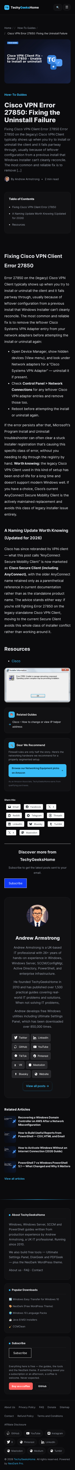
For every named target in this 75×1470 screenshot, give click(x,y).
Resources (18, 224)
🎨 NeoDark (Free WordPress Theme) (31, 1306)
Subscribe (15, 883)
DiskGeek (36, 1257)
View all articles (14, 1178)
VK (18, 1066)
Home (7, 27)
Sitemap (64, 1407)
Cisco (16, 661)
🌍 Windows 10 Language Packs (28, 1312)
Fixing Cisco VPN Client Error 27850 (34, 207)
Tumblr (56, 1451)
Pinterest (40, 1057)
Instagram (55, 1434)
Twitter (20, 1039)
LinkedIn (40, 1039)
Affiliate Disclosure (15, 1424)
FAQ (26, 1270)
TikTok (20, 1057)
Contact (37, 1270)
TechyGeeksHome (25, 7)
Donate (52, 1407)
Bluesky (21, 1075)
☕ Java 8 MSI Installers (23, 1319)
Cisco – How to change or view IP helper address (36, 724)
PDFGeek (56, 1257)
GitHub (20, 1048)
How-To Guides (26, 27)
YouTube (40, 1048)
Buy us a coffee (21, 1386)
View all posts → (37, 1086)
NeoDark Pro (15, 1463)
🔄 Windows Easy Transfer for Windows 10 (34, 1299)
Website (41, 1075)
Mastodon (36, 1066)
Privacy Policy (27, 1407)
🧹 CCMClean (17, 1326)
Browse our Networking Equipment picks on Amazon (35, 770)
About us (15, 1270)
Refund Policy (25, 1415)
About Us (9, 1407)
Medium (36, 1451)
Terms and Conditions (50, 1415)
